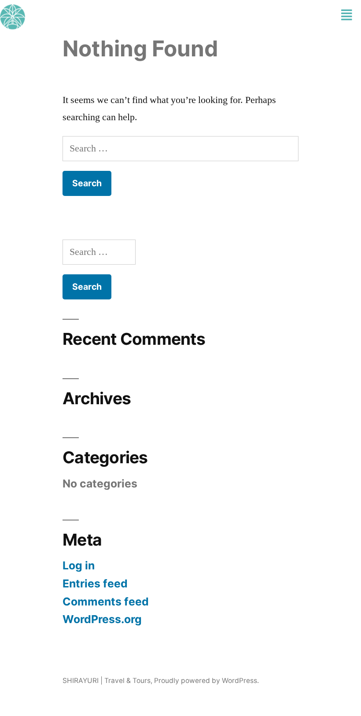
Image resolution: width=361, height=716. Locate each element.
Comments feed (106, 601)
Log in (79, 565)
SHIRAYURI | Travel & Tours (107, 680)
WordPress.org (102, 619)
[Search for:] (180, 148)
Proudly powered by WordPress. (206, 680)
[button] (347, 15)
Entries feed (95, 583)
